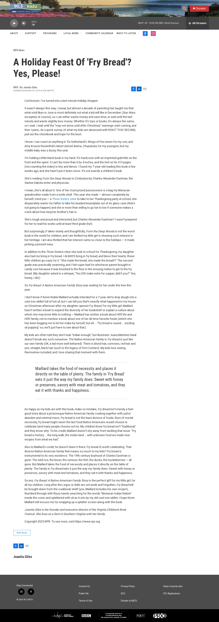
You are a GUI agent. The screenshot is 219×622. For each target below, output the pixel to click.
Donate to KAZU (129, 601)
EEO (123, 593)
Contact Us (84, 586)
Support (30, 33)
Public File (84, 593)
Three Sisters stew (64, 199)
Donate (201, 8)
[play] (14, 23)
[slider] (28, 23)
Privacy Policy (128, 586)
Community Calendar (99, 33)
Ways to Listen (126, 33)
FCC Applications (171, 593)
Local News (71, 33)
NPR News (19, 50)
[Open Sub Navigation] (20, 33)
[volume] (23, 23)
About (14, 33)
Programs (50, 33)
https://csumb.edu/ (173, 586)
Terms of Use (85, 601)
